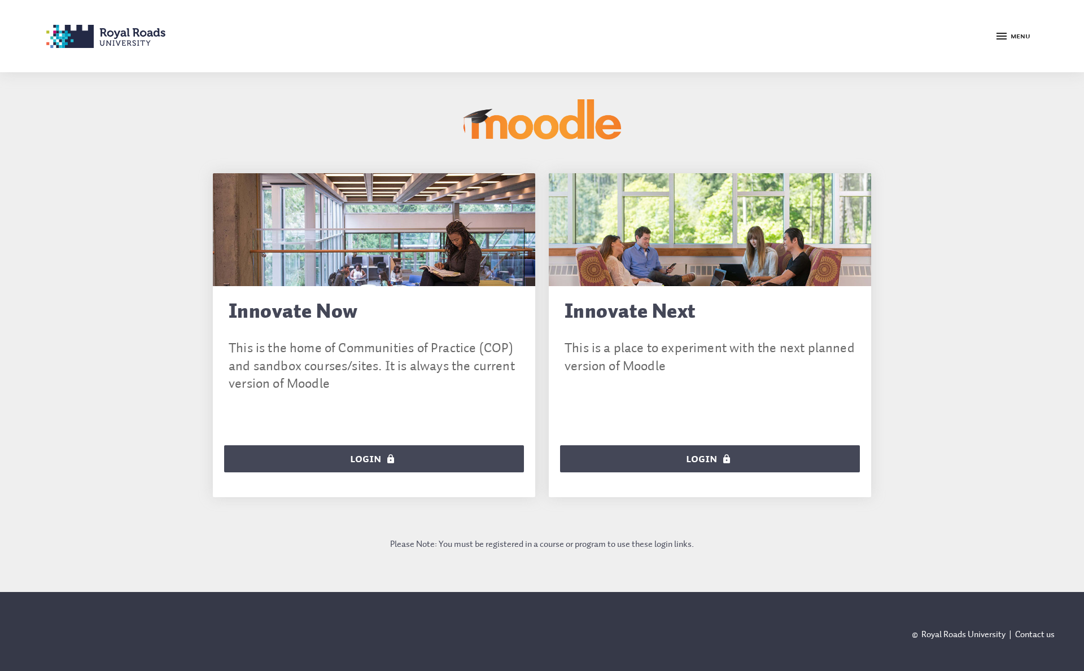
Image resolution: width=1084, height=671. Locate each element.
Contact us (1035, 634)
